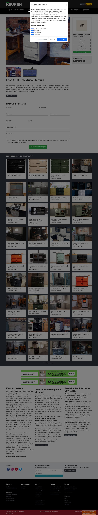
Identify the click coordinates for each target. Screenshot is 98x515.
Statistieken (37, 32)
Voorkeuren (37, 30)
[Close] (66, 4)
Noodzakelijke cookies (40, 28)
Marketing (37, 34)
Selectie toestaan (42, 39)
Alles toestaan (62, 39)
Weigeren (52, 39)
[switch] (32, 30)
